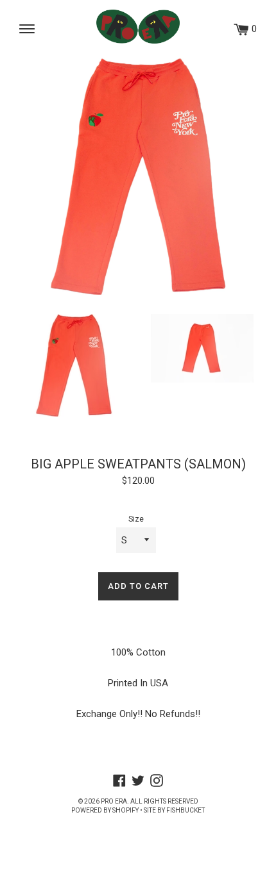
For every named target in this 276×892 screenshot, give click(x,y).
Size (136, 519)
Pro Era (114, 801)
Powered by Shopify (105, 810)
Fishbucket (185, 810)
